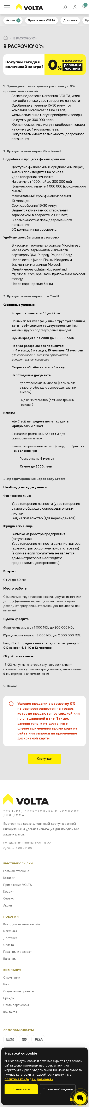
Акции (7, 905)
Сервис (8, 898)
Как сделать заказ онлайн (21, 924)
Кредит (8, 891)
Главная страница (16, 871)
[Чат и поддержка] (80, 1098)
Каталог (9, 878)
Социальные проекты (18, 991)
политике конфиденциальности (29, 1079)
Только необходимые (58, 1089)
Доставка (10, 938)
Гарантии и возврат (17, 952)
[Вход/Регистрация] (77, 7)
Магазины (10, 931)
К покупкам (44, 759)
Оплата (8, 945)
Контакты (10, 1012)
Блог (6, 984)
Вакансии (10, 959)
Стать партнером (16, 1005)
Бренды (8, 998)
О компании (11, 977)
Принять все (21, 1089)
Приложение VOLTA (17, 885)
